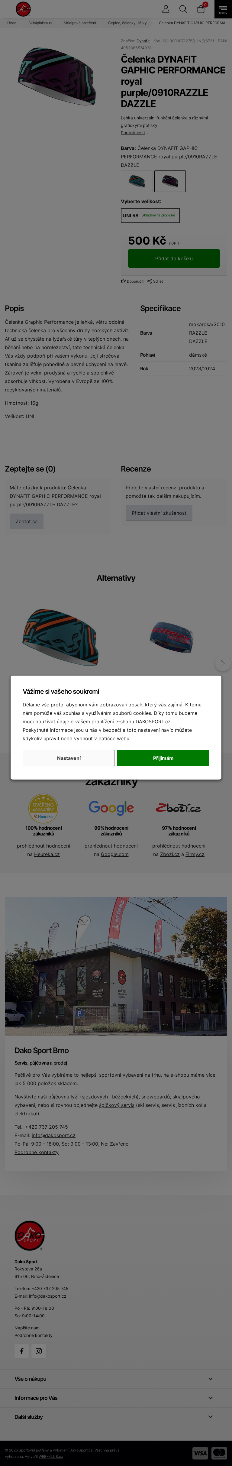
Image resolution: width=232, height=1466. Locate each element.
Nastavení (69, 758)
